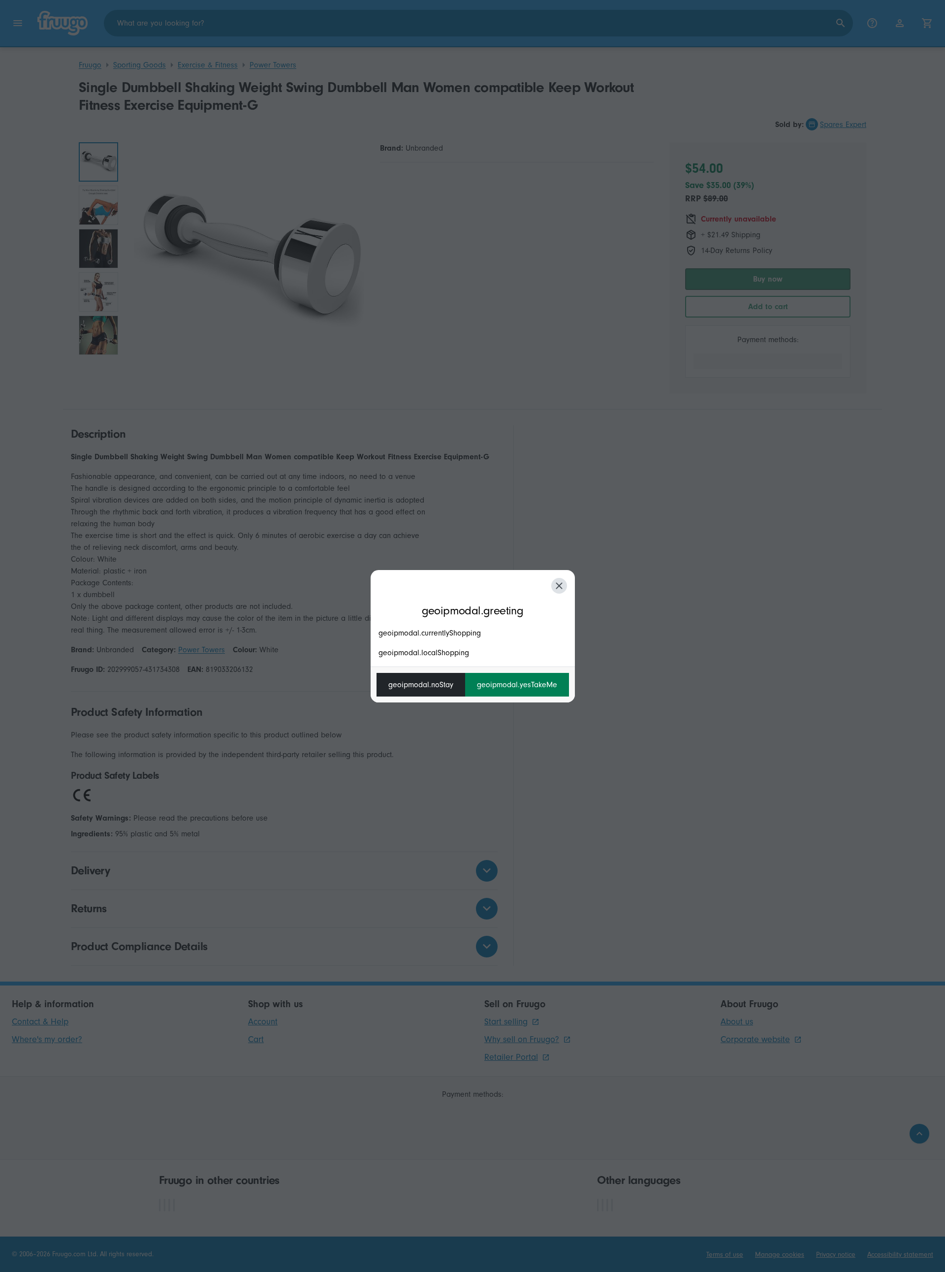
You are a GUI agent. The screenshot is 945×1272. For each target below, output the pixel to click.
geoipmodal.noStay (420, 684)
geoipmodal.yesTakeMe (517, 684)
